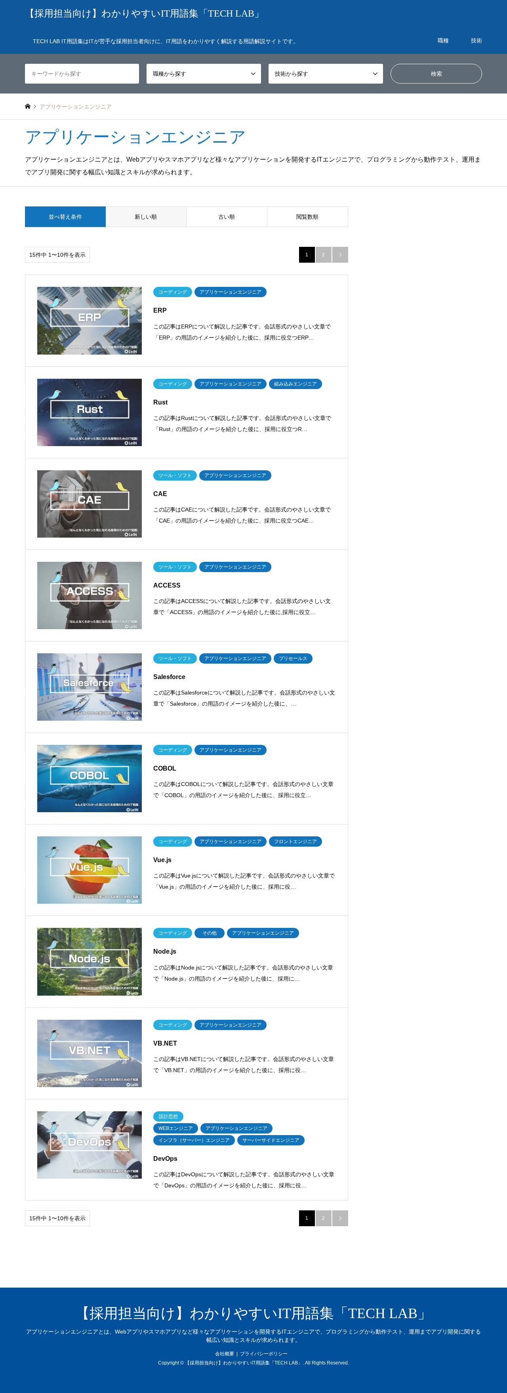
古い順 (226, 217)
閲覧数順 (307, 217)
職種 (443, 40)
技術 (476, 40)
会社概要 (224, 1354)
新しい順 (146, 217)
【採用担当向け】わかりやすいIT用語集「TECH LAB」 (253, 1313)
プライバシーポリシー (264, 1354)
